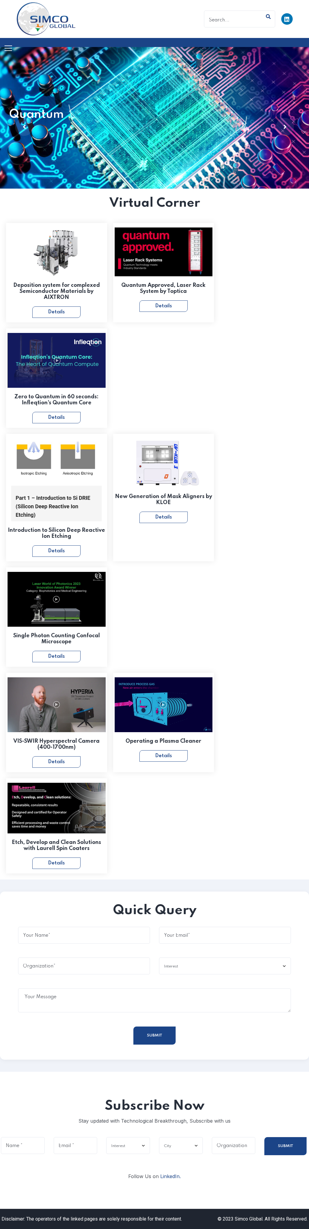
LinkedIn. (170, 1176)
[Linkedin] (287, 19)
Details (56, 312)
